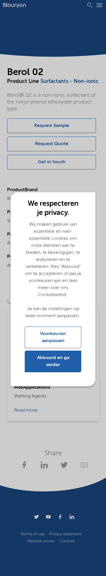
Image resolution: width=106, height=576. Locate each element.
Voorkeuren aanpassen (53, 337)
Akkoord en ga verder (53, 361)
